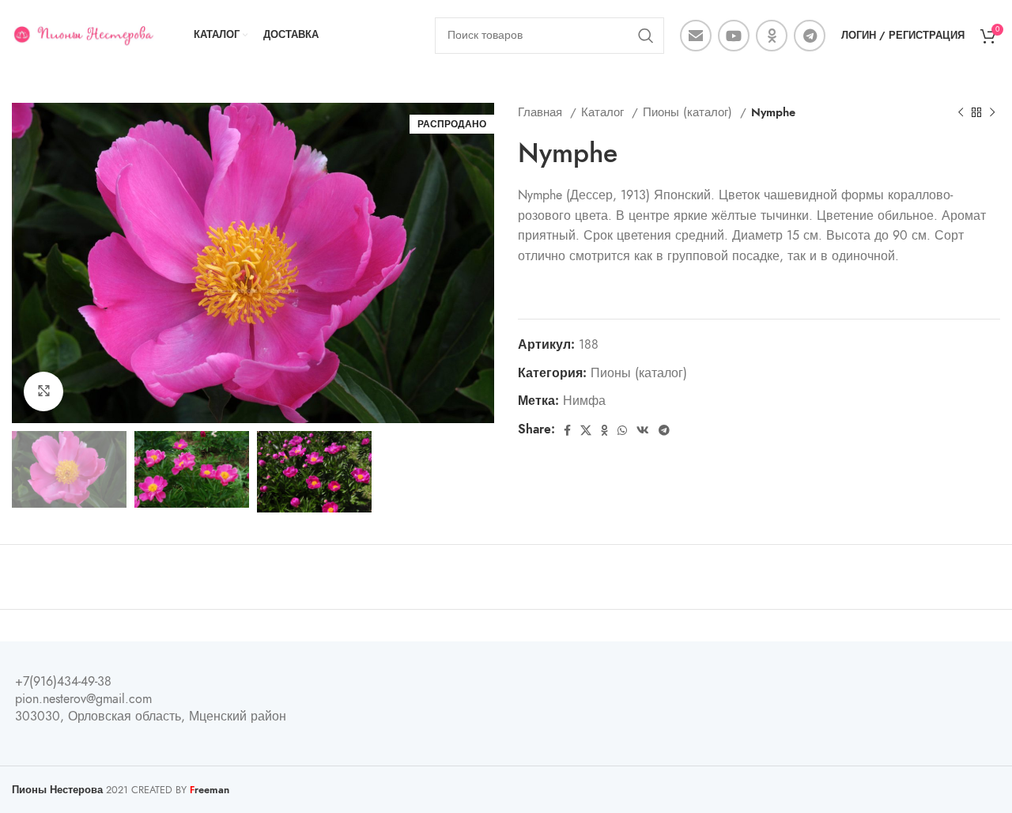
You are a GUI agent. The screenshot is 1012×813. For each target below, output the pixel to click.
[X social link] (586, 430)
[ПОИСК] (646, 35)
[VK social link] (643, 430)
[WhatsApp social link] (622, 430)
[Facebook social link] (567, 430)
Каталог (604, 112)
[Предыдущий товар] (961, 112)
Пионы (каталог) (689, 112)
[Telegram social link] (809, 35)
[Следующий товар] (992, 112)
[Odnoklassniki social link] (771, 35)
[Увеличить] (43, 391)
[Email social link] (696, 35)
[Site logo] (83, 34)
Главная (542, 112)
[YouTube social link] (734, 35)
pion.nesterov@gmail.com (83, 699)
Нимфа (584, 401)
